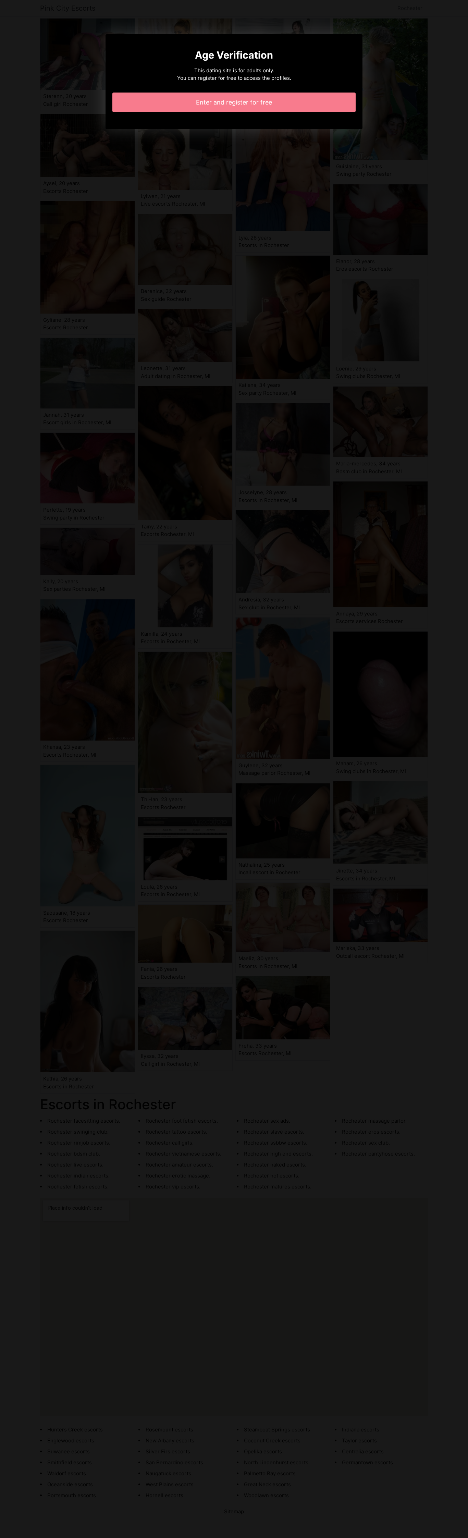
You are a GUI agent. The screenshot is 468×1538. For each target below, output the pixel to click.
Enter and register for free (234, 102)
